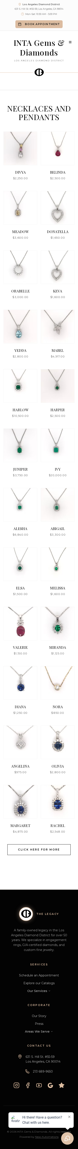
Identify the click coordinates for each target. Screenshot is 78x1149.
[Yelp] (61, 1085)
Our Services (37, 991)
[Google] (50, 1085)
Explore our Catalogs (39, 983)
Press (39, 1024)
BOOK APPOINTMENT (42, 24)
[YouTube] (39, 1085)
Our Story (39, 1016)
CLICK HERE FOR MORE (39, 849)
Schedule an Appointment (39, 975)
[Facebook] (28, 1085)
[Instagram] (16, 1085)
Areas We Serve (37, 1031)
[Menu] (70, 42)
